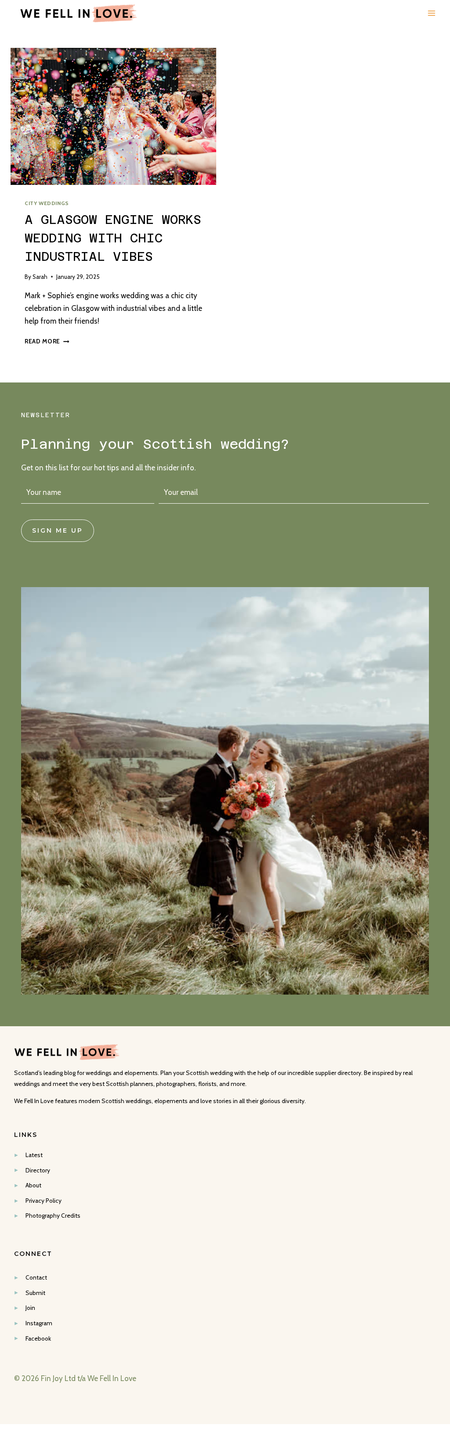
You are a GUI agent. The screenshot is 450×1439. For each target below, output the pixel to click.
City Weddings (47, 203)
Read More (47, 341)
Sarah (40, 276)
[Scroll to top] (442, 1233)
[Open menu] (431, 13)
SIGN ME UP (57, 530)
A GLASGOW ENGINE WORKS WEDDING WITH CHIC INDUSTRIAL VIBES (113, 238)
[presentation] (113, 116)
